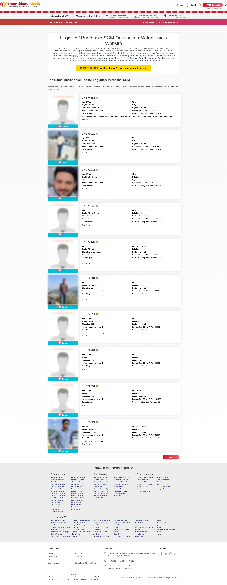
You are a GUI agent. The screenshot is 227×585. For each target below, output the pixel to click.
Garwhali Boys (98, 486)
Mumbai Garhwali (77, 493)
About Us (78, 553)
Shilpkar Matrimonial (163, 482)
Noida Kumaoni (76, 504)
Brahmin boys (152, 58)
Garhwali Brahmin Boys (101, 489)
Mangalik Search (73, 22)
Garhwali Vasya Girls (100, 484)
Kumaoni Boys (119, 486)
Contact (65, 126)
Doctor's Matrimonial (163, 486)
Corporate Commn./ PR (79, 523)
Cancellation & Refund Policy (86, 563)
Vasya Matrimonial (163, 484)
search (110, 53)
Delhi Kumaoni (55, 504)
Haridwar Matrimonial (58, 484)
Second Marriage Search (168, 22)
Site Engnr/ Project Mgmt (122, 536)
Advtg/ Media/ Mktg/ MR (58, 523)
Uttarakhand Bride (142, 480)
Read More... (86, 119)
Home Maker (139, 536)
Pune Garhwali (76, 507)
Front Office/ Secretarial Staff (102, 520)
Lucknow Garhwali (77, 489)
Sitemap (51, 560)
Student (158, 532)
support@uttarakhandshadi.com (120, 568)
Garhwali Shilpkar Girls (101, 482)
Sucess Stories (53, 563)
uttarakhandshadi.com (62, 51)
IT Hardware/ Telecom (100, 532)
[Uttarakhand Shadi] (20, 5)
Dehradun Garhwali (57, 498)
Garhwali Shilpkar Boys (101, 493)
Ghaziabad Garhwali (78, 480)
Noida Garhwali (76, 502)
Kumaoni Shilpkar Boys (121, 493)
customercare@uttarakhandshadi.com (122, 566)
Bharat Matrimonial (143, 486)
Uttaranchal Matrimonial (144, 484)
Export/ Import (76, 534)
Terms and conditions (127, 578)
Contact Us (79, 556)
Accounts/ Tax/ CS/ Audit (58, 520)
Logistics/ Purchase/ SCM (101, 536)
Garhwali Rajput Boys (101, 491)
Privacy (140, 578)
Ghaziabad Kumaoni (78, 482)
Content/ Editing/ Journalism (81, 520)
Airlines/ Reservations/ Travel (60, 527)
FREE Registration (214, 5)
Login (180, 5)
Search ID (55, 22)
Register (148, 87)
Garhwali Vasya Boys (100, 495)
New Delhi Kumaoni (77, 500)
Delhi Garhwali (55, 502)
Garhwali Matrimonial (58, 477)
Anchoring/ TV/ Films (57, 529)
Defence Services (141, 532)
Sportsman (159, 525)
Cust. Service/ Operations (80, 529)
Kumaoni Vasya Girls (121, 484)
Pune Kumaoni (76, 509)
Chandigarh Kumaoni (58, 495)
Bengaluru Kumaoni (57, 491)
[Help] (225, 5)
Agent (53, 525)
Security (116, 534)
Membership (52, 556)
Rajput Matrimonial (163, 480)
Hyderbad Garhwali (57, 511)
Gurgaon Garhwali (77, 484)
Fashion (74, 536)
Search (193, 5)
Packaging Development (122, 523)
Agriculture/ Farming (141, 525)
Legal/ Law (96, 534)
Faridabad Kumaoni (57, 509)
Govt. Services (140, 534)
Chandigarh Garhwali (58, 493)
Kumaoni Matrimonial (58, 480)
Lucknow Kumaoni (77, 491)
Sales (116, 532)
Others (158, 534)
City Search (147, 22)
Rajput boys (134, 58)
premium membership (109, 58)
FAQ (49, 566)
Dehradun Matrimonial (58, 482)
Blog (76, 560)
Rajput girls (142, 58)
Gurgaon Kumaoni (77, 486)
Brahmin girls (162, 58)
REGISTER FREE (89, 68)
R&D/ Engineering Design (122, 529)
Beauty (158, 527)
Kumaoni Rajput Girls (121, 480)
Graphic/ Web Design (100, 523)
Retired (158, 520)
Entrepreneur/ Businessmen (81, 532)
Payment (51, 553)
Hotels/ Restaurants (99, 525)
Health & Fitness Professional (165, 529)
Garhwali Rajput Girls (100, 480)
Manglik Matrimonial (163, 489)
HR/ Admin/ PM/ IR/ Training (102, 527)
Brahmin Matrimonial (163, 477)
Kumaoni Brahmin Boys (121, 489)
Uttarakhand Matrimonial (145, 477)
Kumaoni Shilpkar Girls (121, 482)
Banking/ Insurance (57, 534)
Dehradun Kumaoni (57, 500)
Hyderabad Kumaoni (78, 477)
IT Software (96, 529)
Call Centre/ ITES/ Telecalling (60, 536)
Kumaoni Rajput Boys (121, 491)
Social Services (161, 523)
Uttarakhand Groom (143, 482)
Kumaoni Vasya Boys (121, 495)
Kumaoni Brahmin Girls (121, 477)
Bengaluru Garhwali (57, 489)
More (171, 457)
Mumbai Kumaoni (77, 495)
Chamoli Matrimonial (57, 486)
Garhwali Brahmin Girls (101, 477)
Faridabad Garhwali (57, 507)
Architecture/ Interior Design (60, 532)
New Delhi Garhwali (77, 498)
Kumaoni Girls (98, 498)
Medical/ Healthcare (120, 520)
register (88, 53)
